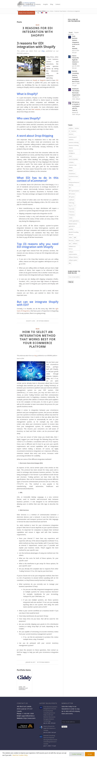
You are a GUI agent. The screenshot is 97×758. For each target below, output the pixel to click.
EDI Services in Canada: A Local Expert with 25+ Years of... (76, 106)
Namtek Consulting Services (73, 233)
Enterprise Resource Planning (74, 184)
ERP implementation (74, 191)
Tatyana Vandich (44, 321)
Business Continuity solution (74, 147)
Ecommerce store (73, 176)
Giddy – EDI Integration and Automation (23, 688)
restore (77, 240)
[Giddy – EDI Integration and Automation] (24, 678)
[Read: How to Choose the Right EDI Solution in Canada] (69, 56)
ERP (70, 187)
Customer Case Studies (72, 166)
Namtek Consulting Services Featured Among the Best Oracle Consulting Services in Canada (50, 740)
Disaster (71, 170)
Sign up (71, 282)
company (71, 162)
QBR (75, 237)
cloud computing (73, 159)
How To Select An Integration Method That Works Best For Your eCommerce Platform (38, 339)
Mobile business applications (73, 225)
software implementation (73, 253)
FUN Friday (71, 203)
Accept (90, 754)
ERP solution (72, 194)
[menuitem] (21, 4)
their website (35, 109)
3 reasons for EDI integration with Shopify (37, 31)
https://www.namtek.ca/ (31, 718)
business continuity (74, 142)
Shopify (35, 80)
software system (73, 260)
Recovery (71, 240)
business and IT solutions (73, 138)
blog (42, 51)
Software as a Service (72, 248)
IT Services (71, 211)
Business (74, 131)
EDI (57, 80)
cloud (70, 156)
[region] (48, 754)
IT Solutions (72, 215)
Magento (43, 80)
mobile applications (74, 221)
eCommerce (72, 173)
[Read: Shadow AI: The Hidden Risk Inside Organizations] (69, 89)
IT (74, 206)
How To (71, 206)
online (70, 237)
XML (70, 263)
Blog (37, 25)
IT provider (71, 209)
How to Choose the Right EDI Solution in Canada (75, 60)
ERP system (72, 197)
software (75, 243)
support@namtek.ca (27, 716)
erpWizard (71, 199)
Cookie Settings (76, 754)
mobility (71, 229)
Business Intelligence (72, 152)
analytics (71, 128)
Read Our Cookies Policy (20, 755)
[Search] (38, 13)
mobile (70, 218)
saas (70, 243)
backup (77, 128)
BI (69, 131)
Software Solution (73, 257)
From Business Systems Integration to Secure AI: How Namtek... (75, 42)
